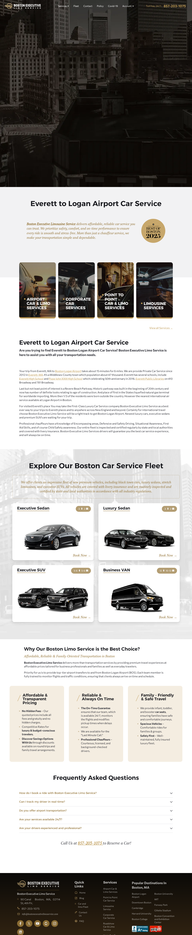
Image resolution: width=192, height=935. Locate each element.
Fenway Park (161, 904)
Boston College (139, 919)
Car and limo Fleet (83, 905)
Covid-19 (113, 6)
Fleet (76, 6)
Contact (87, 6)
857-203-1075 (90, 843)
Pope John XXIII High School (65, 378)
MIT (156, 899)
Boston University (163, 893)
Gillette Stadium (162, 910)
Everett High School (31, 378)
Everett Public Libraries (150, 378)
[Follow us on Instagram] (54, 923)
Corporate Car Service (109, 916)
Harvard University (141, 913)
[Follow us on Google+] (46, 923)
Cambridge (137, 908)
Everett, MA (35, 374)
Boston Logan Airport (68, 371)
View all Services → (161, 328)
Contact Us (83, 914)
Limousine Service (108, 908)
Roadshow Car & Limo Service (109, 926)
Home (82, 892)
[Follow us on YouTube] (37, 923)
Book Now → (82, 555)
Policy (100, 6)
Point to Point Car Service (110, 899)
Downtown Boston (141, 902)
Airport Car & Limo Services (110, 890)
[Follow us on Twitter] (29, 923)
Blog (81, 898)
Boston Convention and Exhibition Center (164, 919)
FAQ (81, 921)
